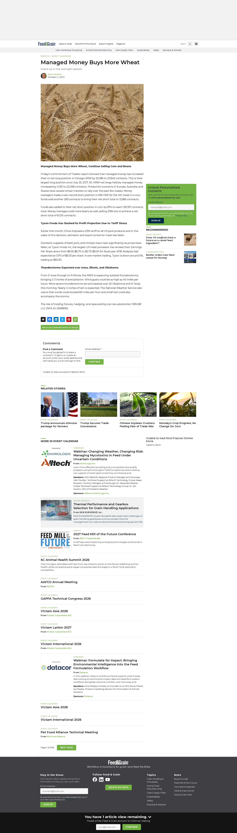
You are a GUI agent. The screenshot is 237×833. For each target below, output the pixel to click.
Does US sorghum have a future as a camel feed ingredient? (161, 240)
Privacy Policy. (181, 216)
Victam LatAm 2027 (56, 627)
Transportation (155, 252)
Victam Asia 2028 (54, 611)
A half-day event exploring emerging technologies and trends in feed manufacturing (107, 543)
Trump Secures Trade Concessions (94, 425)
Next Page (66, 747)
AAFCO (50, 586)
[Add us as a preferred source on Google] (75, 319)
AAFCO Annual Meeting (59, 582)
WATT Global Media (89, 538)
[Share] (49, 319)
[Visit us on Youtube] (107, 779)
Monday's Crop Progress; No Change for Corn (177, 425)
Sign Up (156, 221)
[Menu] (196, 43)
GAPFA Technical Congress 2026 (66, 598)
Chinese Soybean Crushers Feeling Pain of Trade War (137, 425)
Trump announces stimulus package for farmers (59, 425)
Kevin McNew (55, 74)
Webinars (78, 448)
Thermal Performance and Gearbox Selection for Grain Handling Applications (106, 506)
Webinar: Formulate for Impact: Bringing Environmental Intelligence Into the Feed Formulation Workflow (105, 664)
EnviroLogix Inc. (87, 463)
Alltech (88, 493)
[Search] (189, 43)
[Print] (43, 319)
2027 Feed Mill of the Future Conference (104, 534)
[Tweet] (62, 319)
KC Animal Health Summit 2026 (65, 560)
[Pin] (68, 319)
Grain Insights (153, 234)
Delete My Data (118, 787)
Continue (132, 827)
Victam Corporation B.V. (59, 615)
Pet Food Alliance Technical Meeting (69, 732)
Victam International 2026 (61, 644)
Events (45, 56)
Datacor (83, 672)
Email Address (93, 349)
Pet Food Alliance (56, 736)
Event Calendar (61, 56)
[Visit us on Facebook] (95, 779)
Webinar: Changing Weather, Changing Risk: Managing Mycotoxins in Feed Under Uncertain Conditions (108, 455)
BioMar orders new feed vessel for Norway (160, 256)
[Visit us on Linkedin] (101, 779)
